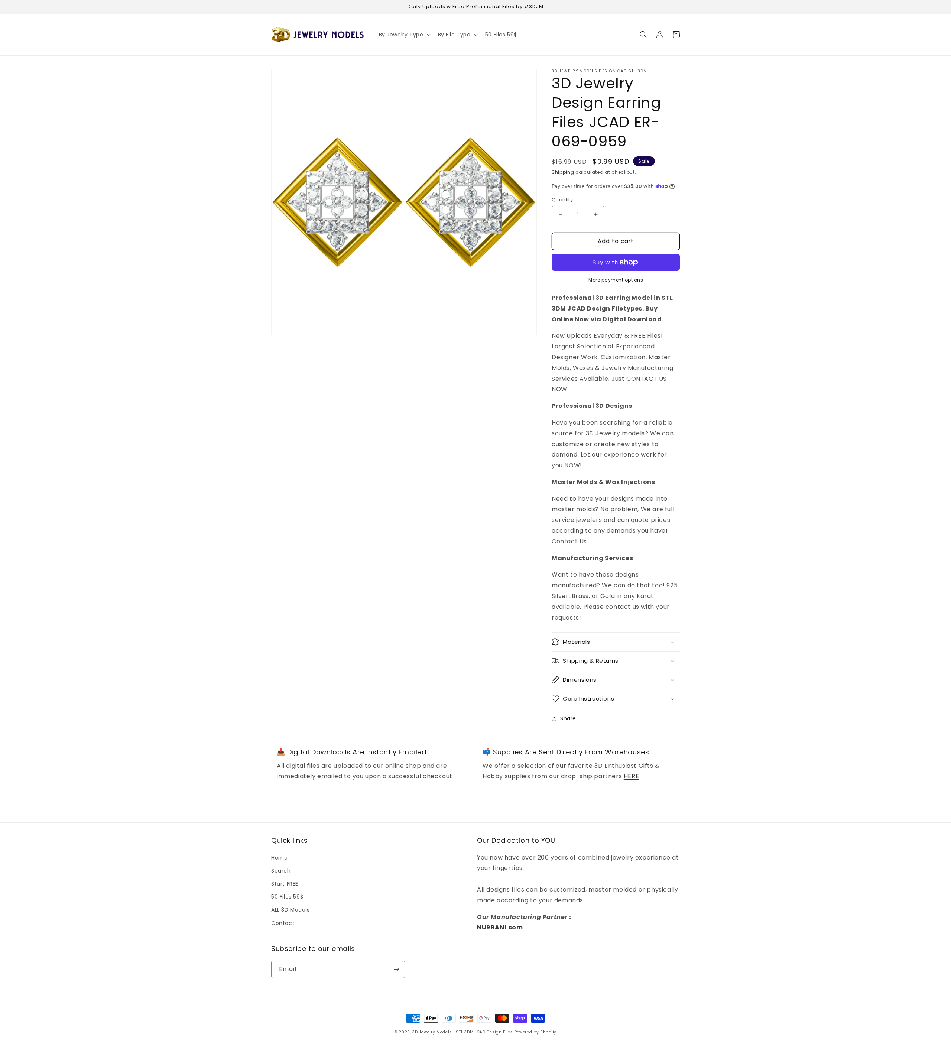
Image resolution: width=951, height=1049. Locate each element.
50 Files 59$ (287, 896)
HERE (631, 776)
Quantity (562, 199)
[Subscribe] (396, 969)
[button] (404, 34)
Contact (283, 923)
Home (279, 857)
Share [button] (568, 718)
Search (281, 870)
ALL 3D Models (290, 909)
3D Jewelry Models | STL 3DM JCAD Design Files (462, 1032)
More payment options (615, 280)
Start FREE (284, 883)
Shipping (563, 172)
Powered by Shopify (536, 1032)
